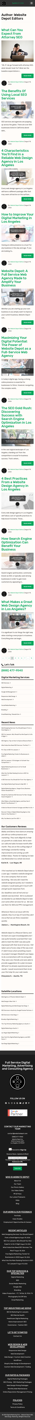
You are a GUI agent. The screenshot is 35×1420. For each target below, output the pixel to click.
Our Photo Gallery (17, 1187)
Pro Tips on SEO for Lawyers (9, 750)
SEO (17, 1280)
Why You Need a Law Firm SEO (10, 818)
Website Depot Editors (17, 82)
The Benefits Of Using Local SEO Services (14, 94)
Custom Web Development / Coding (17, 1367)
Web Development (6, 699)
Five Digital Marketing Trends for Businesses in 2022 (15, 755)
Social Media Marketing (8, 705)
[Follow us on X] (9, 1103)
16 (31, 658)
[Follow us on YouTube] (20, 1103)
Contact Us (17, 1336)
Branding (4, 710)
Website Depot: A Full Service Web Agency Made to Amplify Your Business (14, 278)
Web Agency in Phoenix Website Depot (12, 997)
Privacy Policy (17, 1404)
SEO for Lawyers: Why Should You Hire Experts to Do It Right (16, 735)
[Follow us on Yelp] (15, 1103)
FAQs (17, 1200)
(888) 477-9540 (19, 3)
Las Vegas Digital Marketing (9, 1033)
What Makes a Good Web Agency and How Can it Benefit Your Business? (15, 802)
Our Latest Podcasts (17, 1197)
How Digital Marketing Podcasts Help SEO (13, 784)
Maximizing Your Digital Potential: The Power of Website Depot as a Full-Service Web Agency (16, 347)
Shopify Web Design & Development (17, 1363)
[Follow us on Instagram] (12, 1103)
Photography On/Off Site (17, 1297)
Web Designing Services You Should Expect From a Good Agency (16, 729)
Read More (27, 76)
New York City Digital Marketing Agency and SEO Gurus (15, 1038)
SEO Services (5, 683)
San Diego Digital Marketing (9, 1043)
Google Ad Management (8, 692)
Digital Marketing (6, 687)
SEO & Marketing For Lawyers (17, 1312)
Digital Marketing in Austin (9, 1028)
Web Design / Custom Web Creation (17, 1357)
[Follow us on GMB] (17, 1103)
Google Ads (17, 1287)
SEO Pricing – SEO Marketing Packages (17, 1382)
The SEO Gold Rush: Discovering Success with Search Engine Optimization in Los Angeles (16, 417)
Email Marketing (17, 1300)
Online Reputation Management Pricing (17, 1392)
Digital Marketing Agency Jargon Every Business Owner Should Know (15, 789)
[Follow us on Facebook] (6, 1103)
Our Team (17, 1184)
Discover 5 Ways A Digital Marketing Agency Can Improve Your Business (15, 813)
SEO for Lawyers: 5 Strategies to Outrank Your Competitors (15, 761)
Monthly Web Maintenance (17, 1389)
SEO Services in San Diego (9, 1015)
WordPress (17, 1360)
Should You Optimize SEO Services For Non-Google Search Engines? (16, 796)
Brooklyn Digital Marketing (9, 1019)
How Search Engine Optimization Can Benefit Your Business (16, 544)
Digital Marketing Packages (17, 1379)
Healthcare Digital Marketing (17, 1318)
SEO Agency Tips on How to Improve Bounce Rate (16, 741)
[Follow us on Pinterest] (29, 1103)
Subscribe (18, 1168)
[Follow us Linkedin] (26, 1103)
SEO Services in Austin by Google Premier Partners (16, 1010)
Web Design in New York (8, 1001)
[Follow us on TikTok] (23, 1103)
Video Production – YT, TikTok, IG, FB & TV (17, 1293)
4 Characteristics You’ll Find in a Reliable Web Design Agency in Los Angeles (17, 158)
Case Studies (17, 1219)
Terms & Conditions (17, 1407)
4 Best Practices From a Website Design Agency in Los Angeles (14, 484)
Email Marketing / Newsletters (10, 714)
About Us (17, 1181)
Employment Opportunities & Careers (17, 1222)
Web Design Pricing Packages (17, 1385)
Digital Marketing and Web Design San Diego (14, 1006)
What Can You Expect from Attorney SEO (12, 33)
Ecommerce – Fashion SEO (17, 1325)
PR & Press (17, 1194)
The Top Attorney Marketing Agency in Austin (15, 1024)
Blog (17, 1203)
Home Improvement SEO (17, 1322)
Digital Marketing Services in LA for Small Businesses (13, 768)
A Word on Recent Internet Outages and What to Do (16, 807)
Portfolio (17, 1216)
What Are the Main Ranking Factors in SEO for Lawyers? (15, 774)
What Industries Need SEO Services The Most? (15, 745)
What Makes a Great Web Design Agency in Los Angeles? (16, 605)
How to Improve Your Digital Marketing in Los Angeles (17, 218)
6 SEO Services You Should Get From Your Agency (16, 779)
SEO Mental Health (17, 1315)
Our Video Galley (17, 1190)
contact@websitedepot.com (17, 1133)
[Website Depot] (17, 1084)
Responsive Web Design (8, 696)
